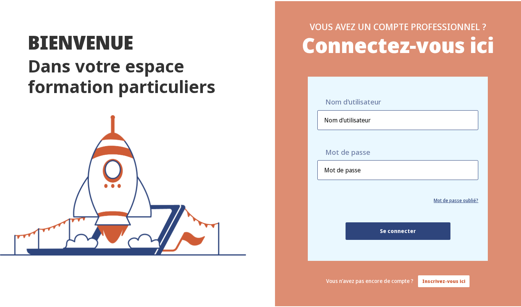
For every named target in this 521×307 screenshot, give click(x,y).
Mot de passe (347, 152)
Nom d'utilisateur (353, 102)
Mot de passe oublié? (456, 200)
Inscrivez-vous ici (443, 281)
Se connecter (398, 231)
